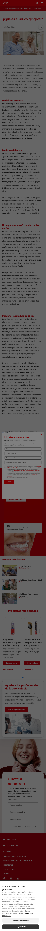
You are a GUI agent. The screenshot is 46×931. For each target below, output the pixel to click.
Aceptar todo (20, 927)
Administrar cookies (21, 920)
